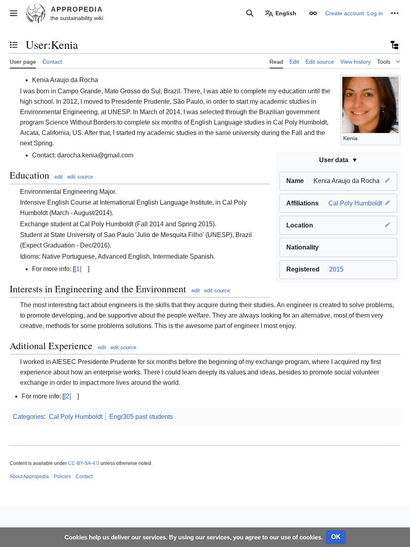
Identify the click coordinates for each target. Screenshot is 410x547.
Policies (62, 476)
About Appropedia (29, 476)
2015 (336, 269)
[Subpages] (394, 44)
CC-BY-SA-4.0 (83, 463)
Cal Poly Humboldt (355, 203)
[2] (67, 396)
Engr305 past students (141, 416)
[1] (77, 268)
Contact (84, 476)
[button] (13, 13)
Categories (28, 416)
